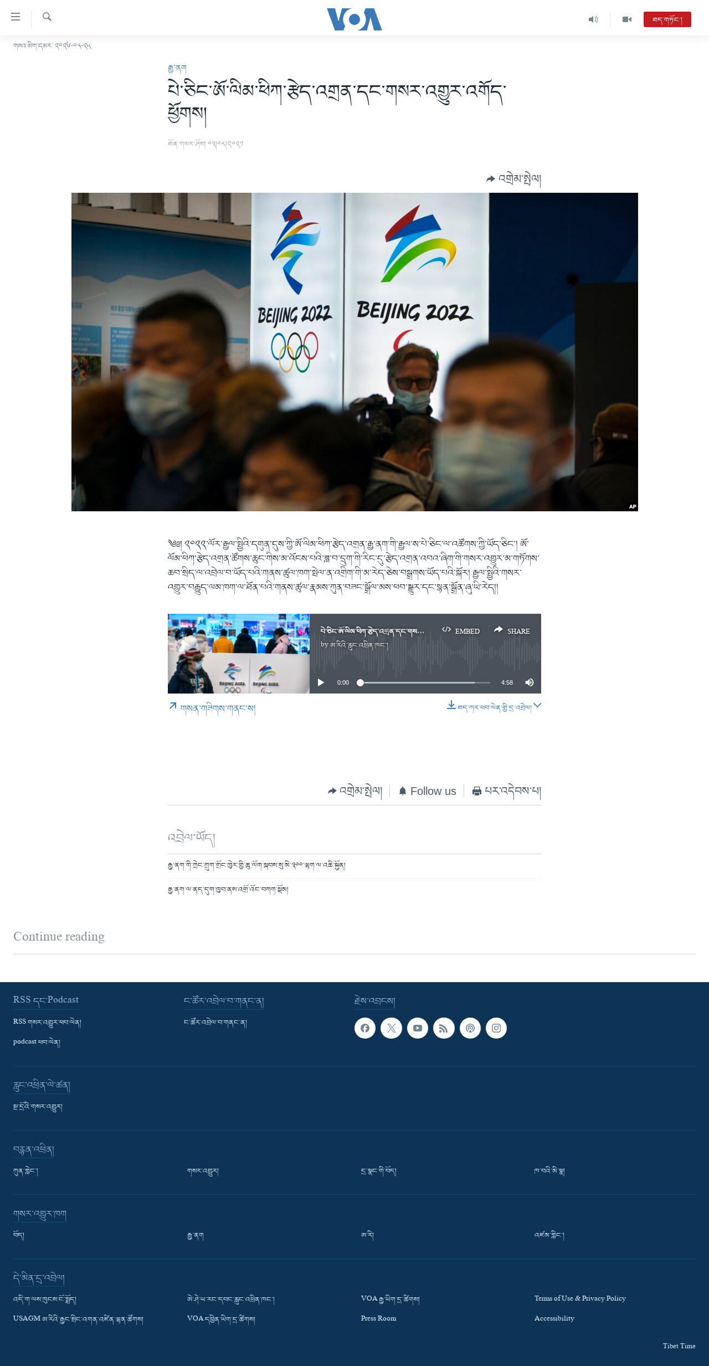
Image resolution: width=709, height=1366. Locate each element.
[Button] (513, 178)
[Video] (627, 19)
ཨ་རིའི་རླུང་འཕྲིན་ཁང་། (359, 645)
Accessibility (554, 1320)
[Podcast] (470, 1028)
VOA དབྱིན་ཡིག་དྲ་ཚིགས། (221, 1320)
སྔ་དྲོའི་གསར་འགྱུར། (38, 1107)
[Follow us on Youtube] (417, 1028)
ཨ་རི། (367, 1235)
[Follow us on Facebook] (365, 1028)
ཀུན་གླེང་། (25, 1171)
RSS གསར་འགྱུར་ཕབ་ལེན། (47, 1023)
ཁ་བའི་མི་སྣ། (550, 1171)
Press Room (378, 1320)
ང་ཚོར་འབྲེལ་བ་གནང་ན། (215, 1023)
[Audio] (593, 19)
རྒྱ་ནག (177, 68)
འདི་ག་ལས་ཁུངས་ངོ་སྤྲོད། (44, 1300)
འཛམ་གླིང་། (549, 1235)
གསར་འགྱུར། (203, 1171)
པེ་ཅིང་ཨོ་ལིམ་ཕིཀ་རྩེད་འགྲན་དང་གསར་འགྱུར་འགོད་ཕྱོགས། (396, 632)
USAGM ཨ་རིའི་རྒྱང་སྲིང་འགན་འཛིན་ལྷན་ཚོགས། (78, 1320)
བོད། (18, 1235)
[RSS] (443, 1028)
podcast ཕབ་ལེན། (36, 1043)
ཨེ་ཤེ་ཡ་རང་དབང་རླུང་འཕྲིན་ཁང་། (231, 1300)
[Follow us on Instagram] (496, 1028)
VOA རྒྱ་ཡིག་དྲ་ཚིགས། (390, 1300)
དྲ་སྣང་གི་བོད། (379, 1171)
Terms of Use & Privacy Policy (580, 1300)
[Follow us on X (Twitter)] (391, 1028)
